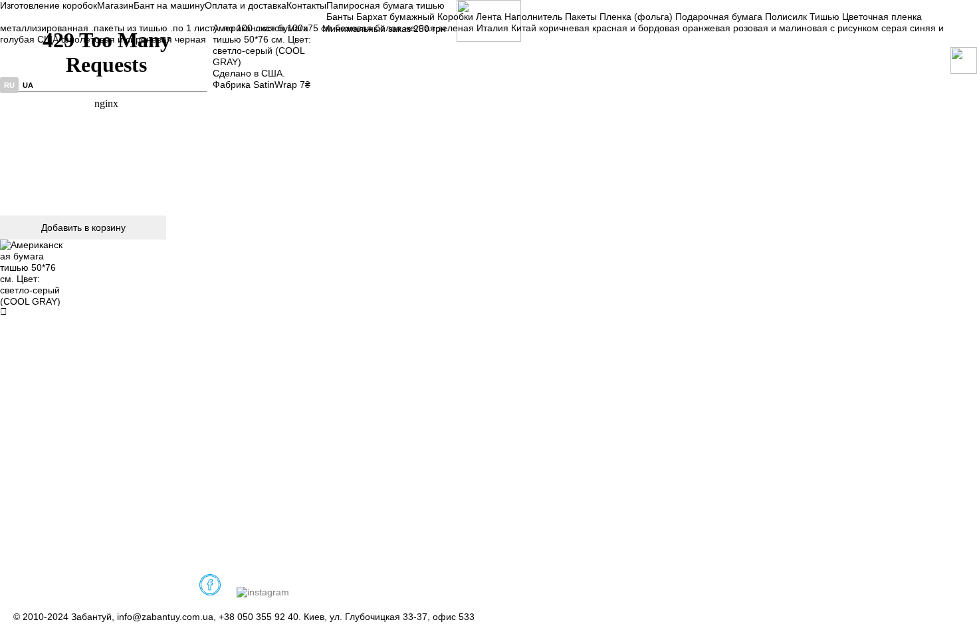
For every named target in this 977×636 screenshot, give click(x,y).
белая (388, 28)
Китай (523, 28)
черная (190, 39)
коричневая (564, 28)
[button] (33, 272)
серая (894, 28)
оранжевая (706, 28)
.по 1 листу (194, 28)
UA (28, 85)
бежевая (353, 28)
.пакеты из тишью (129, 28)
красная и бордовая (636, 28)
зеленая (456, 28)
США (47, 39)
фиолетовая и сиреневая (116, 39)
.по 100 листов (252, 28)
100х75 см (309, 28)
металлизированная (44, 28)
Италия (492, 28)
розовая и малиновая (780, 28)
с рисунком (854, 28)
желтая (419, 28)
